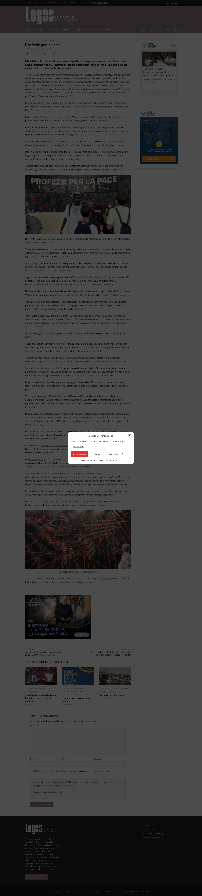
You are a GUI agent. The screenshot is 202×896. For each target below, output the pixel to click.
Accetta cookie (79, 454)
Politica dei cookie (89, 460)
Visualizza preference (119, 454)
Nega (97, 454)
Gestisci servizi (78, 446)
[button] (129, 435)
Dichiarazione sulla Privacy (108, 460)
